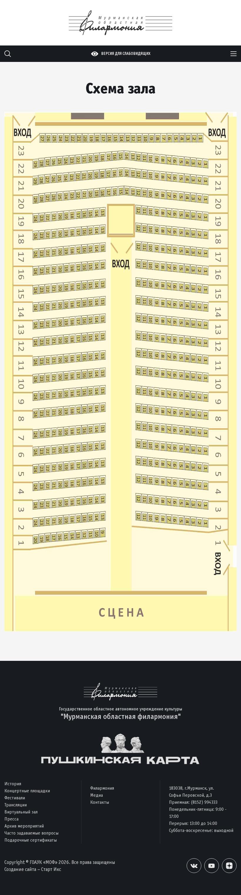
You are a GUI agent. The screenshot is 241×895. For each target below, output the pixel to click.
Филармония (102, 788)
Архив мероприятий (24, 826)
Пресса (11, 819)
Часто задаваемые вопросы (31, 833)
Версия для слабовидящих (125, 53)
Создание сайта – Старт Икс (32, 869)
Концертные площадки (27, 790)
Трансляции (15, 805)
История (12, 783)
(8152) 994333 (204, 802)
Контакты (99, 802)
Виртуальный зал (21, 812)
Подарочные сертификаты (30, 840)
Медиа (96, 795)
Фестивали (14, 798)
